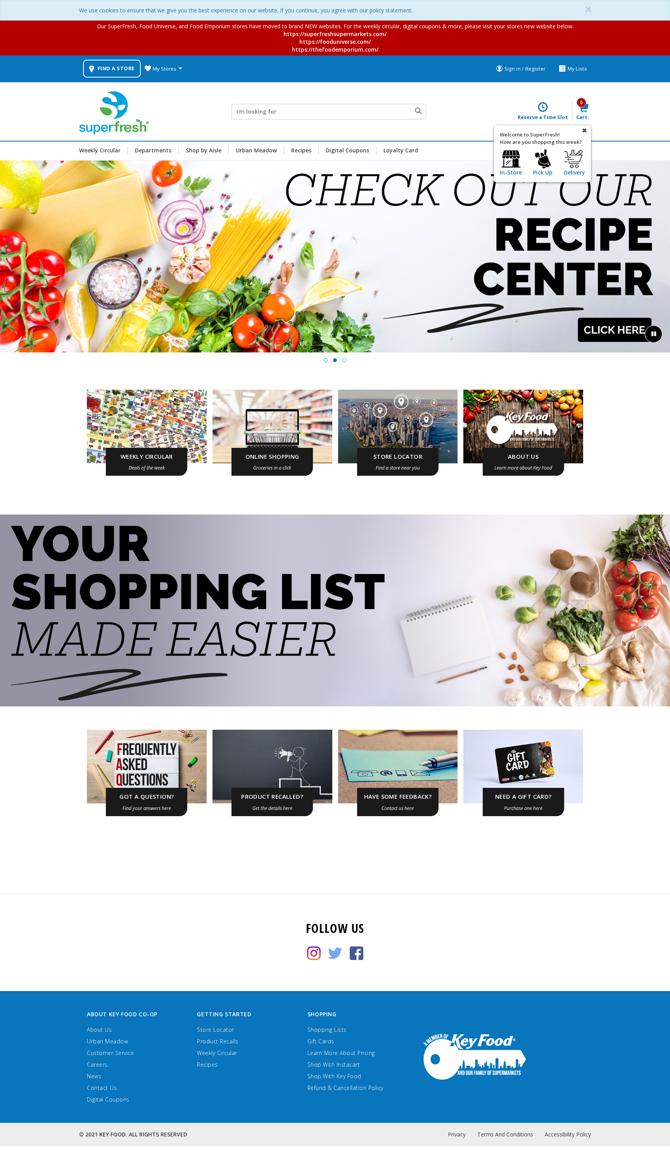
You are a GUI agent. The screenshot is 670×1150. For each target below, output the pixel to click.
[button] (325, 360)
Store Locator (215, 1029)
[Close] (584, 130)
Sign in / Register (525, 68)
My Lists (577, 68)
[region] (335, 263)
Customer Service (110, 1053)
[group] (335, 256)
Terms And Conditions (505, 1134)
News (94, 1076)
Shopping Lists (327, 1029)
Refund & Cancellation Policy (345, 1087)
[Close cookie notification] (588, 9)
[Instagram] (314, 952)
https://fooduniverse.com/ (335, 41)
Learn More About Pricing (341, 1053)
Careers (97, 1064)
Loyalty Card (400, 150)
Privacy (457, 1134)
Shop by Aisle (203, 150)
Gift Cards (320, 1041)
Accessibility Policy (568, 1134)
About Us (99, 1029)
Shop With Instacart (333, 1064)
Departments (153, 150)
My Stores (164, 68)
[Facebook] (356, 952)
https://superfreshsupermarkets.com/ (335, 34)
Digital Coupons (347, 150)
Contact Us (102, 1087)
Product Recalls (217, 1041)
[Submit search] (418, 111)
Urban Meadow (256, 150)
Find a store (116, 68)
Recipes (301, 150)
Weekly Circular (100, 150)
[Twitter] (335, 952)
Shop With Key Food (334, 1076)
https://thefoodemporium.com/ (335, 49)
